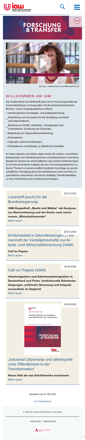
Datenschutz (49, 421)
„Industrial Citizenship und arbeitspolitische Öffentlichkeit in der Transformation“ (40, 364)
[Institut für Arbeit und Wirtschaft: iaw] (21, 7)
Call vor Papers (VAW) (27, 270)
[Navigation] (77, 7)
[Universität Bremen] (7, 7)
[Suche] (64, 7)
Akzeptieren (42, 71)
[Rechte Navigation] (77, 20)
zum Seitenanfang (42, 401)
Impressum (35, 421)
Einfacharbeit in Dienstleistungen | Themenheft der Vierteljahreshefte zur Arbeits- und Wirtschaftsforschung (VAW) (41, 240)
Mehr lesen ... (16, 220)
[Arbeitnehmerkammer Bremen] (42, 430)
